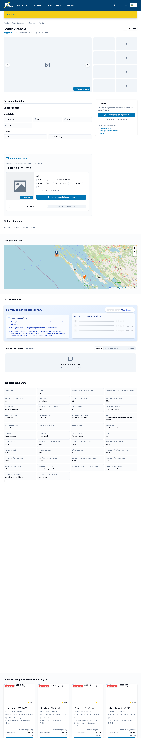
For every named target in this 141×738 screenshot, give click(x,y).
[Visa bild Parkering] (104, 71)
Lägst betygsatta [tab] (127, 348)
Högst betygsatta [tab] (111, 348)
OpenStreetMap (123, 288)
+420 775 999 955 (106, 128)
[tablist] (47, 206)
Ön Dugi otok (31, 23)
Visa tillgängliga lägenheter (118, 115)
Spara (134, 28)
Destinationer (53, 5)
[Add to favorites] (32, 686)
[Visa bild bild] (104, 43)
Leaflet (113, 288)
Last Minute (22, 5)
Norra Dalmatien (18, 23)
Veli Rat (41, 23)
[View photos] (20, 186)
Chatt (102, 133)
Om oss (70, 5)
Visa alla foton (83, 89)
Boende (37, 5)
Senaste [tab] (99, 348)
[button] (57, 253)
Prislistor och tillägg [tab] (65, 206)
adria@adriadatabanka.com (109, 131)
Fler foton (28, 197)
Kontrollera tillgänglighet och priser (61, 197)
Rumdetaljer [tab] (27, 206)
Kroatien (7, 23)
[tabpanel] (70, 362)
